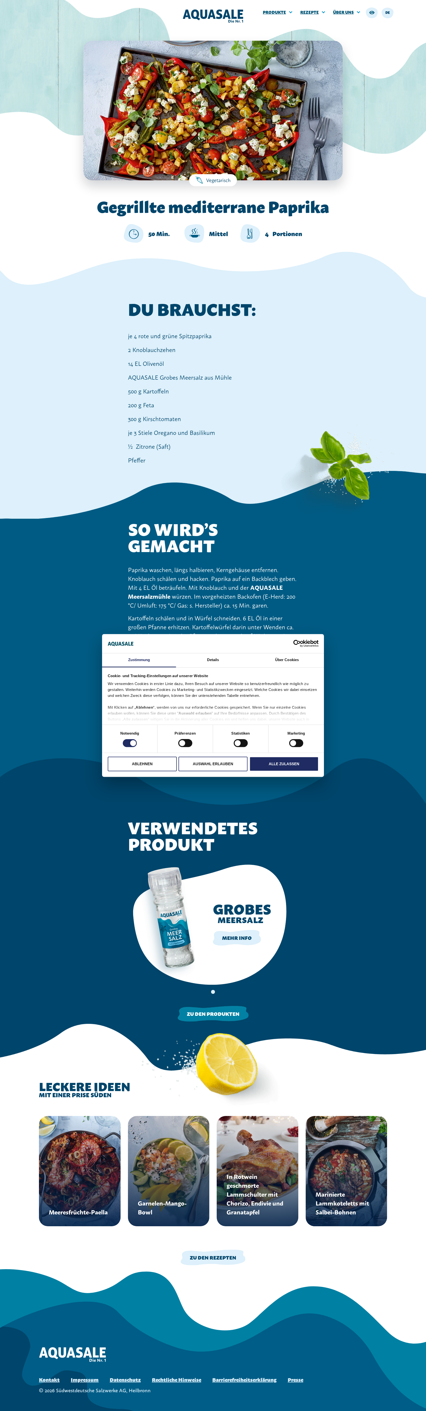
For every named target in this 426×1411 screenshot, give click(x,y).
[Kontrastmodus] (371, 12)
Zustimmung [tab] (139, 660)
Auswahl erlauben (213, 764)
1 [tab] (213, 992)
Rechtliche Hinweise (176, 1379)
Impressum (85, 1379)
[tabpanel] (213, 924)
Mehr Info (237, 938)
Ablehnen (142, 764)
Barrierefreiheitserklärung (244, 1379)
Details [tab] (213, 660)
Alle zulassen (284, 764)
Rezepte (309, 12)
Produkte (274, 12)
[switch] (185, 743)
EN (387, 20)
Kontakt (49, 1379)
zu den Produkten (213, 1014)
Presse (295, 1379)
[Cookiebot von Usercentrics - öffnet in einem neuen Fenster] (297, 643)
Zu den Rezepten (213, 1257)
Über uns (343, 12)
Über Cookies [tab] (287, 660)
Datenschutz (125, 1379)
